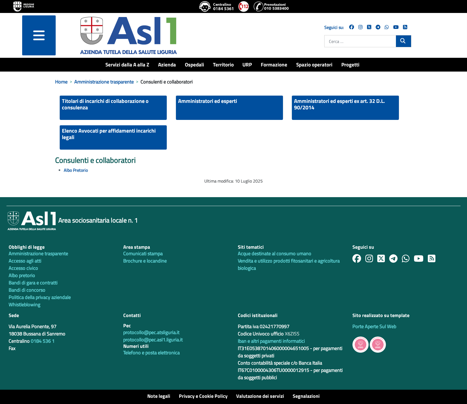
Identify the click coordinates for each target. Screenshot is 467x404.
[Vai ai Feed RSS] (405, 27)
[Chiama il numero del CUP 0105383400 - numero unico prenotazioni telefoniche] (271, 6)
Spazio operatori (314, 64)
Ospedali (194, 64)
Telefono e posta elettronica (151, 352)
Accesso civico (23, 268)
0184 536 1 (43, 341)
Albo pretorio (22, 275)
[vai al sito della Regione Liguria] (23, 6)
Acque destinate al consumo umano (274, 253)
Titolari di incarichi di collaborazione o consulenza (105, 104)
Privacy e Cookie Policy (203, 396)
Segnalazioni (306, 396)
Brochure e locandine (145, 260)
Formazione (274, 64)
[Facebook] (351, 27)
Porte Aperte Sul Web (374, 326)
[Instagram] (360, 27)
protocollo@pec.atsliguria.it (151, 332)
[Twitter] (369, 27)
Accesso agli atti (25, 260)
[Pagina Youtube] (396, 27)
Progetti (350, 64)
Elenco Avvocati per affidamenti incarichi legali (109, 133)
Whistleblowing (24, 304)
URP (247, 64)
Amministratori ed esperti (207, 101)
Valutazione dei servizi (260, 396)
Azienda (167, 64)
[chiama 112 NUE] (243, 6)
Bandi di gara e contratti (33, 282)
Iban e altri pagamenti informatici (271, 341)
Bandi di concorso (27, 290)
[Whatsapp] (387, 27)
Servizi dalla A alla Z (127, 64)
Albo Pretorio (76, 170)
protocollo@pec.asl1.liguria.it (153, 339)
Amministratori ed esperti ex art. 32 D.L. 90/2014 (339, 104)
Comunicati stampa (143, 253)
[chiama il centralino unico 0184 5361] (216, 6)
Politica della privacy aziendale (40, 297)
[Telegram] (378, 27)
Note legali (158, 396)
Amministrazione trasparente (38, 253)
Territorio (223, 64)
